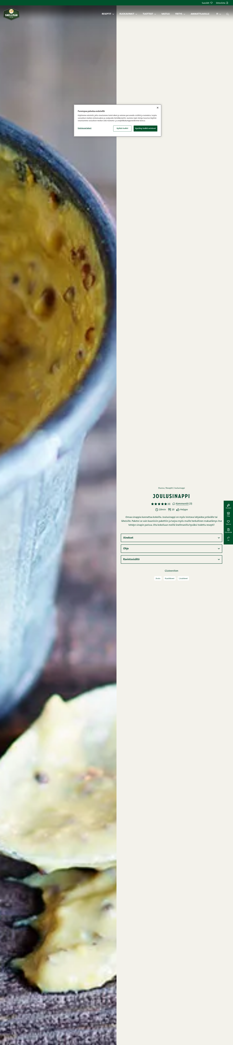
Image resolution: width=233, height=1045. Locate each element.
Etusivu (161, 488)
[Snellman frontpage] (11, 14)
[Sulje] (158, 108)
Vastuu (165, 14)
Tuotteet (148, 14)
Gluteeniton (171, 571)
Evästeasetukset (85, 128)
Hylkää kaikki (122, 128)
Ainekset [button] (128, 537)
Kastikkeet (169, 578)
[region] (117, 120)
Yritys (178, 14)
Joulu (157, 578)
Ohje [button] (126, 548)
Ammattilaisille (200, 14)
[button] (114, 14)
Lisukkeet (183, 578)
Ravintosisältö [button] (131, 559)
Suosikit (205, 3)
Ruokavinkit (126, 14)
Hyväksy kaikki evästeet (145, 128)
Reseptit (106, 14)
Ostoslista (220, 3)
